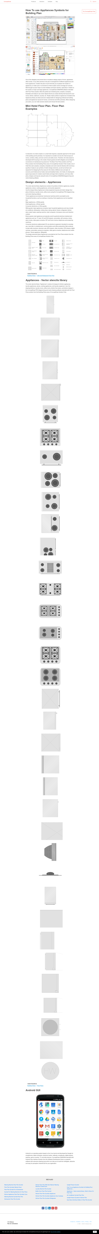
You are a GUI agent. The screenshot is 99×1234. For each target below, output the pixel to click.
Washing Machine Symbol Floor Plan (13, 1196)
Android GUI (33, 1090)
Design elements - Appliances (43, 182)
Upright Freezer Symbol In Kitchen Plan (77, 1197)
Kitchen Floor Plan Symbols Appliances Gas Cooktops (49, 1196)
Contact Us (72, 1221)
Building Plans (31, 275)
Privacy (86, 1221)
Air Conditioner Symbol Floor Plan (75, 1195)
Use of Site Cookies (55, 1231)
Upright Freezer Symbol (73, 1185)
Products (33, 1)
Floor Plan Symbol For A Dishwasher (13, 1189)
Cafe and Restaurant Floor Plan (45, 275)
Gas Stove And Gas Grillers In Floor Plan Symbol (79, 1200)
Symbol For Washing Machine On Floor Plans (15, 1192)
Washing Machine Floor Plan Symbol (13, 1185)
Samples (50, 1)
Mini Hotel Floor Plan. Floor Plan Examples (45, 107)
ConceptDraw (7, 1)
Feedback (78, 1221)
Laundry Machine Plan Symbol (43, 1189)
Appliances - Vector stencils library (46, 280)
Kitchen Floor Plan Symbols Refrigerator (46, 1198)
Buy (57, 1)
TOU (91, 1221)
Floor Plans (40, 1086)
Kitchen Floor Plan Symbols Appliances (45, 1193)
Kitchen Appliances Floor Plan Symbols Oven (15, 1194)
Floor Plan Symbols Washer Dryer (13, 1187)
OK (95, 1231)
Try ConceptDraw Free (89, 11)
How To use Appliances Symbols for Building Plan (47, 11)
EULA (83, 1221)
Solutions (41, 1)
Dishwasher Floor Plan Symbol (12, 1199)
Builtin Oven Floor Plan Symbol (43, 1191)
